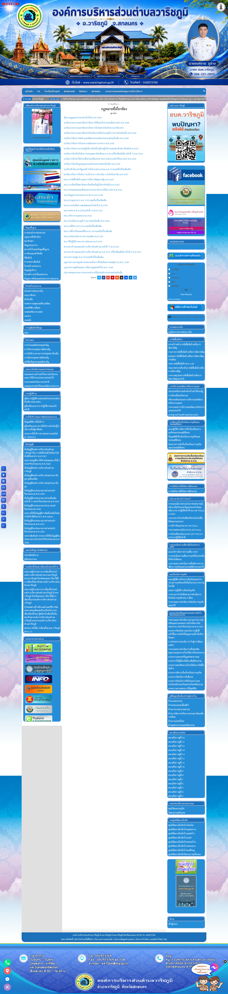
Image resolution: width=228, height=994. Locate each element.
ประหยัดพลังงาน (31, 555)
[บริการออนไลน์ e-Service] (3, 481)
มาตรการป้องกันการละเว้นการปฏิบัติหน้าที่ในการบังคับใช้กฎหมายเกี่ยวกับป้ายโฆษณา (185, 634)
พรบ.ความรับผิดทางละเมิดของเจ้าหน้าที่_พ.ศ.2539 (86, 205)
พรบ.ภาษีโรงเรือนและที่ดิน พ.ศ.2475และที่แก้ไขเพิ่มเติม (88, 231)
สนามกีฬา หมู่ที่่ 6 (175, 783)
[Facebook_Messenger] (7, 979)
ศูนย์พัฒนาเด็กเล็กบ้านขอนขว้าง (182, 841)
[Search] (204, 91)
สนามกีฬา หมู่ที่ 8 (175, 775)
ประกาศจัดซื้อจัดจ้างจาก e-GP (181, 363)
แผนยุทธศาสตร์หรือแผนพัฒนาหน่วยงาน (41, 386)
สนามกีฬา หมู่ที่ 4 (175, 791)
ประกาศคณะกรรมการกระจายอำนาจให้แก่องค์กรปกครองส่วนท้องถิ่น (93, 272)
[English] (7, 3)
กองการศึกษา (30, 295)
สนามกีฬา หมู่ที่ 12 (176, 758)
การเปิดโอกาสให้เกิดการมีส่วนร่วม (182, 491)
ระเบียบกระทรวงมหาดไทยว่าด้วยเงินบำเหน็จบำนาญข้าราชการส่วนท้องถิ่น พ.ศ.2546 (100, 133)
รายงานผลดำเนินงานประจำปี (36, 381)
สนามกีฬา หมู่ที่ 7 (175, 779)
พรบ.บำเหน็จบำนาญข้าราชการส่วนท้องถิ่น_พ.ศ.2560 (87, 221)
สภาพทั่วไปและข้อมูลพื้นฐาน (36, 249)
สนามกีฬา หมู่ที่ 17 (176, 741)
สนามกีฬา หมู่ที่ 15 (176, 746)
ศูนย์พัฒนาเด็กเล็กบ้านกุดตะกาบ (182, 829)
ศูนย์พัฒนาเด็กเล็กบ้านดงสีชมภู (181, 850)
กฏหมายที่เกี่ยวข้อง (114, 108)
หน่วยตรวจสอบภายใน (33, 291)
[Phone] (7, 962)
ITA (38, 91)
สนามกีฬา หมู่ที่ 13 (176, 754)
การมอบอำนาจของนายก (34, 232)
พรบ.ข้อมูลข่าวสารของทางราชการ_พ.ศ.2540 (83, 195)
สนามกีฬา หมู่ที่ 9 (175, 771)
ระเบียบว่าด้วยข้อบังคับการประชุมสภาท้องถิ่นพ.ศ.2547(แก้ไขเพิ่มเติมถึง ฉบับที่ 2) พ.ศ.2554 (103, 153)
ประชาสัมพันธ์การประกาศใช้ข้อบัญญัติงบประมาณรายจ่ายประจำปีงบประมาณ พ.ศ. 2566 (42, 539)
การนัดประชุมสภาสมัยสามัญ (36, 357)
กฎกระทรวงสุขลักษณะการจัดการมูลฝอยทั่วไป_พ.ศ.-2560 (88, 267)
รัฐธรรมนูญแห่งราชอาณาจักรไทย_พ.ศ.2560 (83, 117)
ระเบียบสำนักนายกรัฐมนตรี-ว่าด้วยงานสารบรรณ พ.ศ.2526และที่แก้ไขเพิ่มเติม (97, 169)
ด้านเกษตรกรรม (175, 701)
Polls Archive (174, 299)
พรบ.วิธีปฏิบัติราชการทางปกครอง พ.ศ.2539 (83, 241)
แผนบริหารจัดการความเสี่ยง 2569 (183, 551)
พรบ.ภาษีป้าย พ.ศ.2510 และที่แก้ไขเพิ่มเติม (83, 226)
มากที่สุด (175, 269)
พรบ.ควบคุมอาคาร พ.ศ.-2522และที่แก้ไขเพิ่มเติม (85, 200)
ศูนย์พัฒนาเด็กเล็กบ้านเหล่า (180, 837)
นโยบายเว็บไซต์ (142, 939)
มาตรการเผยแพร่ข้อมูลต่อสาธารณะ (183, 656)
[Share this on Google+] (108, 277)
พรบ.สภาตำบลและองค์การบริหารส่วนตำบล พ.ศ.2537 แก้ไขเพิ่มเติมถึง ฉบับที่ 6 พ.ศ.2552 (102, 252)
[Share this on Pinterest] (112, 277)
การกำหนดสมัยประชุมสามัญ (36, 345)
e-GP (3, 493)
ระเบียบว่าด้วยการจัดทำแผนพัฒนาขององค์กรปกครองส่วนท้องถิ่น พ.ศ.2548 (96, 138)
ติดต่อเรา (83, 91)
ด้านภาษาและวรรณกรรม (179, 709)
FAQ (165, 939)
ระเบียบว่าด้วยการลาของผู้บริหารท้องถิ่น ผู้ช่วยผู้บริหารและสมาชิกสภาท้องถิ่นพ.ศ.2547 (101, 148)
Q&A (26, 332)
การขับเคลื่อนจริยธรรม (178, 395)
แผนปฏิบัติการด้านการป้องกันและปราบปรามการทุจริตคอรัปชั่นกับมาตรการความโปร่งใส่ (186, 582)
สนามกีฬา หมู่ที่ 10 (176, 766)
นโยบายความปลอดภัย (103, 939)
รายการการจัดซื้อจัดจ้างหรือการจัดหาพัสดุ (186, 352)
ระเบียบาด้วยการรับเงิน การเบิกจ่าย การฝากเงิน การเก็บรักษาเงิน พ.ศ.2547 (96, 174)
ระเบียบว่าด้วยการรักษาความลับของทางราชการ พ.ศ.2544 (89, 143)
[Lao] (10, 3)
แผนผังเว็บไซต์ (156, 939)
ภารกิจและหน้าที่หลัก (33, 253)
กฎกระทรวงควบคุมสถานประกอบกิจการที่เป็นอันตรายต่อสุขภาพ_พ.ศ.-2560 (96, 262)
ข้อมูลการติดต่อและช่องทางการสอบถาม (41, 278)
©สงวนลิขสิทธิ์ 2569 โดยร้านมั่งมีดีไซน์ (77, 939)
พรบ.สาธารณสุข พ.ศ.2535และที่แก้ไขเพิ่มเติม (84, 257)
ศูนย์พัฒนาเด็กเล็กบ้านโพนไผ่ (180, 825)
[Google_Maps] (7, 970)
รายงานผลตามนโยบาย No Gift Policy (184, 529)
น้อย (173, 281)
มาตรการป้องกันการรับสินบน (180, 676)
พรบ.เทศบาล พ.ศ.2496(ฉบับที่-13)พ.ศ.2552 (83, 210)
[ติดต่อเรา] (3, 500)
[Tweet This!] (99, 277)
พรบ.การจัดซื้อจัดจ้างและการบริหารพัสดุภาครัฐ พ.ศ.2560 (89, 179)
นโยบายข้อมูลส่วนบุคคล (124, 939)
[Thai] (14, 3)
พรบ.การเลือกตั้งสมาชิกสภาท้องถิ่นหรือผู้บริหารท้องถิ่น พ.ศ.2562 (92, 184)
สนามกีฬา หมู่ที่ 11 (176, 762)
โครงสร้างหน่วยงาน (32, 266)
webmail (96, 91)
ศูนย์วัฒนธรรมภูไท (176, 808)
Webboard (69, 91)
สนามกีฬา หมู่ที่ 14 (176, 750)
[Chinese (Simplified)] (3, 3)
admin (114, 113)
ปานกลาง (176, 277)
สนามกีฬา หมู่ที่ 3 (175, 796)
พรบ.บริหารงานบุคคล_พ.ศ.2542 (78, 215)
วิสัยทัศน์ (28, 257)
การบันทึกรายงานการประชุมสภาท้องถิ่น (41, 353)
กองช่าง (27, 316)
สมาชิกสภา (29, 241)
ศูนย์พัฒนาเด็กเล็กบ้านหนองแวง (182, 846)
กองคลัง (27, 320)
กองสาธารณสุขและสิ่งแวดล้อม (37, 303)
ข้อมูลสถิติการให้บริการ (34, 421)
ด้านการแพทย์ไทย (176, 721)
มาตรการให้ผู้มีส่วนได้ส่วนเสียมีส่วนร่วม (185, 660)
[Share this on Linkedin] (130, 277)
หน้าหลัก (29, 91)
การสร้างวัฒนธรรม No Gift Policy (183, 525)
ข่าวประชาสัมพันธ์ (32, 261)
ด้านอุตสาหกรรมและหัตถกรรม (181, 725)
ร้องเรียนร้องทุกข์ (52, 91)
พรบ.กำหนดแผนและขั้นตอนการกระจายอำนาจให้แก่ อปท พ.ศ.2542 (93, 189)
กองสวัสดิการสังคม (32, 307)
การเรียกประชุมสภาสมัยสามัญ (37, 349)
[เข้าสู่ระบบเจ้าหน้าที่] (3, 506)
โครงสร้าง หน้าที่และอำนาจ (36, 274)
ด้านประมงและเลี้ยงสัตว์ (178, 705)
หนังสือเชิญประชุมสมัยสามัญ (36, 361)
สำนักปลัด (28, 299)
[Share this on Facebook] (103, 277)
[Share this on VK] (121, 277)
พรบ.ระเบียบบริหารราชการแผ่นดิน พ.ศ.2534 (83, 236)
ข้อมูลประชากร (30, 245)
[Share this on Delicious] (135, 277)
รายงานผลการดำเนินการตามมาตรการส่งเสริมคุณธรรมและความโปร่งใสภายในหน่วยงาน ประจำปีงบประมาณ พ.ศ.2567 (185, 623)
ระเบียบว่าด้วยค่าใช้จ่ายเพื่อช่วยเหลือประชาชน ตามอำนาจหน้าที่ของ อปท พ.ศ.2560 (100, 158)
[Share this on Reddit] (117, 277)
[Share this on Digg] (126, 277)
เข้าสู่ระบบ (172, 924)
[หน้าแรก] (3, 475)
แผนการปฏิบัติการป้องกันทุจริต (181, 590)
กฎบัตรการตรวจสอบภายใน (180, 332)
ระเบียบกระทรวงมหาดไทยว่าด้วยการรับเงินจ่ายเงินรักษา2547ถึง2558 (94, 127)
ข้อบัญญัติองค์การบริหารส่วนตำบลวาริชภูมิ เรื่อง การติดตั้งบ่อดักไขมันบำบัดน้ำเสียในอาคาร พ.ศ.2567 (41, 452)
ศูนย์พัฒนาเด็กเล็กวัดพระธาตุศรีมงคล (184, 854)
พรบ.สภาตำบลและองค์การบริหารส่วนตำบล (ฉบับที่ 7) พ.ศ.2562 (91, 246)
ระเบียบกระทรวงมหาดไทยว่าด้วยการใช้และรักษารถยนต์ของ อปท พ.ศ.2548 (96, 122)
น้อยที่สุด (175, 286)
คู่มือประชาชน (30, 559)
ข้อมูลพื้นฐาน (114, 104)
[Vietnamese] (17, 3)
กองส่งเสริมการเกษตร (33, 311)
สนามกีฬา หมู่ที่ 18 (176, 737)
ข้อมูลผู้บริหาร (30, 270)
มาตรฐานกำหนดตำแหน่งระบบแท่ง (183, 414)
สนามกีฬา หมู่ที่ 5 (175, 787)
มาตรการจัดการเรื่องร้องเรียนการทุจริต (185, 672)
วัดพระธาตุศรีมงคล (176, 812)
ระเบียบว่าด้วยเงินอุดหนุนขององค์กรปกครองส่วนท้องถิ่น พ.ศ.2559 (92, 164)
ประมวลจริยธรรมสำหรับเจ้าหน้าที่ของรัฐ (185, 391)
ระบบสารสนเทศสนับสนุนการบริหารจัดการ (123, 91)
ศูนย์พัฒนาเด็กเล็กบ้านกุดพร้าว (181, 833)
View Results (186, 294)
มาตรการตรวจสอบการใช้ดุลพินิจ (182, 688)
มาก (173, 273)
